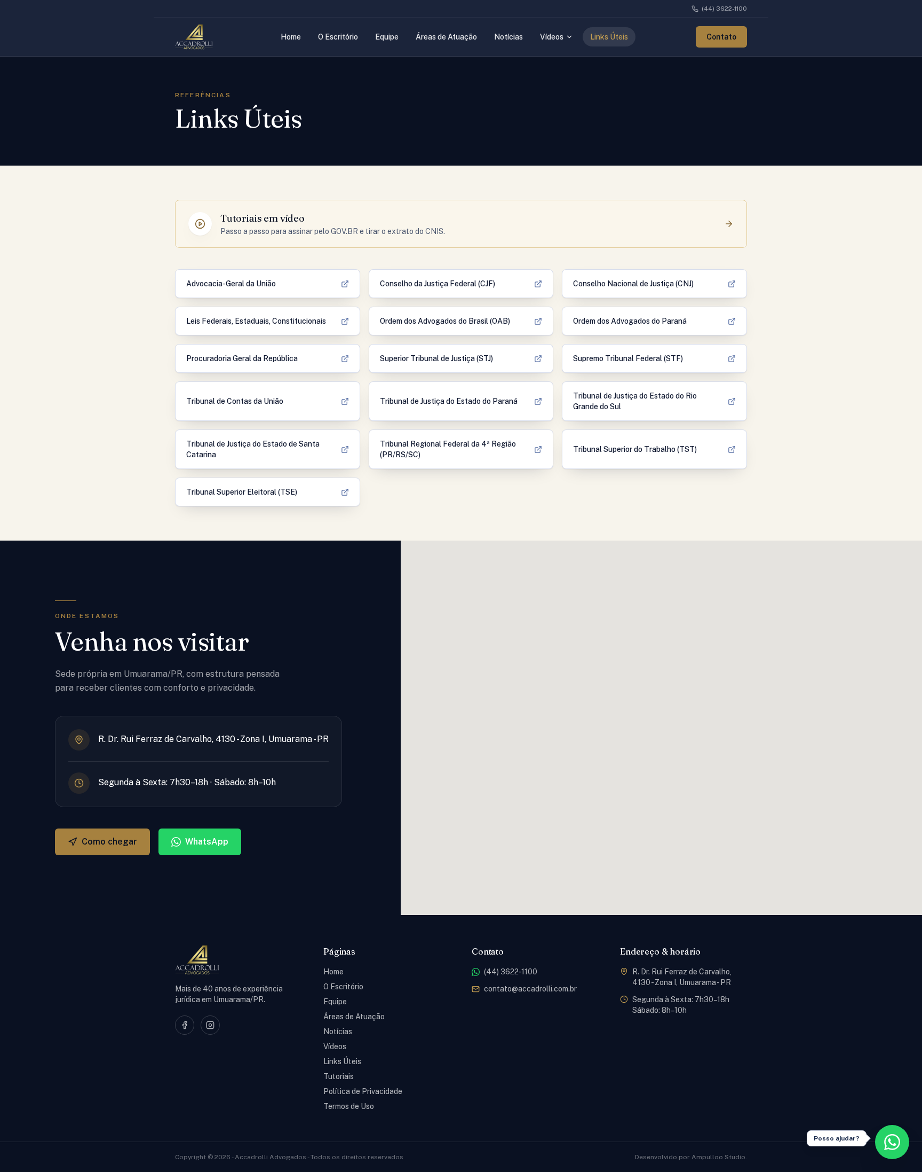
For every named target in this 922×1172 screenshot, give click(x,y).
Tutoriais (338, 1076)
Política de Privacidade (362, 1091)
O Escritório (343, 986)
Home (333, 971)
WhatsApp (206, 842)
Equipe (335, 1001)
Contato (721, 37)
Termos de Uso (348, 1106)
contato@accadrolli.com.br (530, 989)
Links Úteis (342, 1061)
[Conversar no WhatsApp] (892, 1142)
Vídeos (334, 1046)
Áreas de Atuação (354, 1016)
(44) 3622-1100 (724, 8)
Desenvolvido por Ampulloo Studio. (691, 1157)
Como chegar (109, 842)
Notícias (337, 1031)
